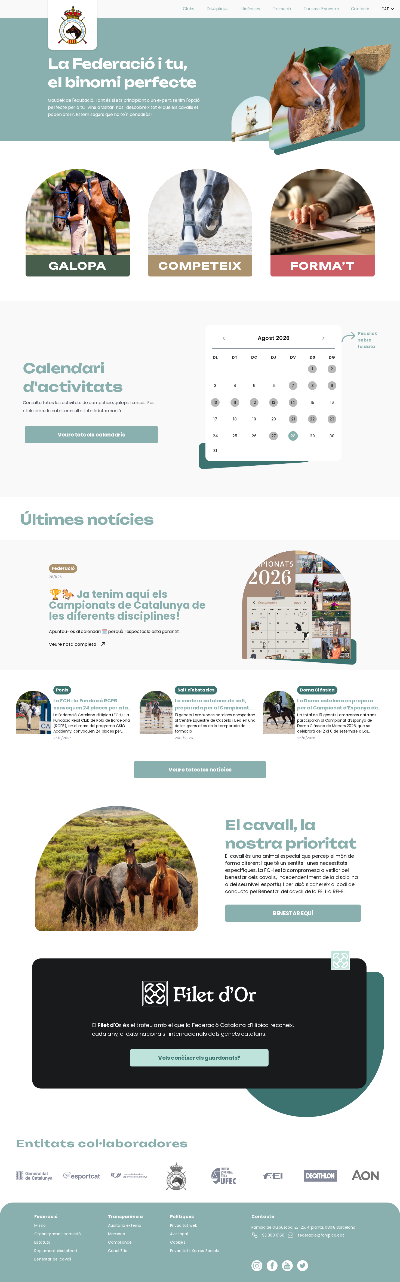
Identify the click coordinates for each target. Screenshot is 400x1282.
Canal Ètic (118, 1250)
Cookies (177, 1242)
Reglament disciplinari (55, 1250)
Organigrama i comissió (57, 1234)
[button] (388, 9)
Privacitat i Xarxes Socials (194, 1250)
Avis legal (179, 1234)
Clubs (188, 8)
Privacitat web (184, 1225)
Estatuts (42, 1242)
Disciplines (217, 8)
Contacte (360, 8)
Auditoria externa (124, 1225)
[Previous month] (223, 338)
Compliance (120, 1242)
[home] (72, 25)
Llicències (250, 8)
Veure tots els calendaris (91, 434)
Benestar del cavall (52, 1259)
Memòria (116, 1234)
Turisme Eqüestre (321, 8)
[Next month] (323, 338)
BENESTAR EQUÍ (293, 913)
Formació (281, 8)
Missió (40, 1225)
